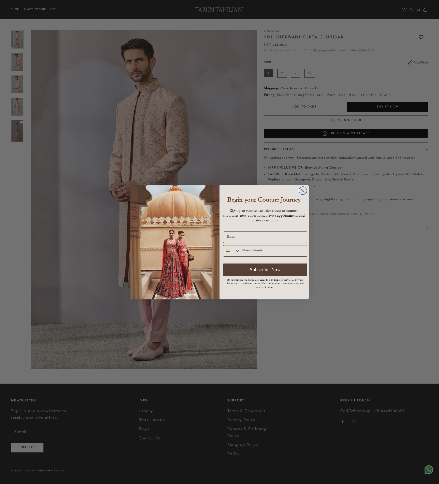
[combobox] (231, 250)
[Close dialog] (303, 191)
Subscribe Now (265, 269)
